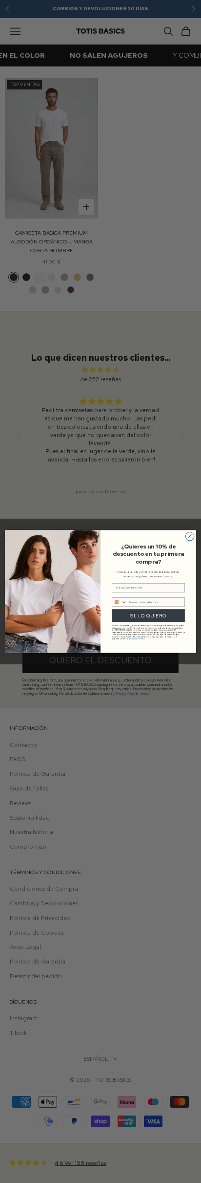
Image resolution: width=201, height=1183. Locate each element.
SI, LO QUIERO (148, 616)
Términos (141, 639)
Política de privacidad (128, 639)
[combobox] (119, 601)
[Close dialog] (189, 536)
